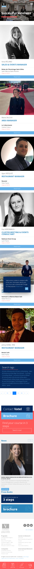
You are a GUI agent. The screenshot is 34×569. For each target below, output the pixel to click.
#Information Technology (14, 381)
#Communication (7, 377)
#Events (9, 379)
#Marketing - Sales (26, 371)
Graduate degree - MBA (7, 542)
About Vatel (21, 550)
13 (18, 393)
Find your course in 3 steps (7, 545)
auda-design (26, 556)
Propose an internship (6, 552)
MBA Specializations (6, 544)
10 (7, 393)
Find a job (20, 537)
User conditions (20, 558)
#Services (16, 383)
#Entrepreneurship (7, 373)
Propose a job (4, 553)
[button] (29, 440)
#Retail (27, 375)
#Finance (18, 371)
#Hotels (4, 371)
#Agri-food (16, 373)
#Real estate (15, 379)
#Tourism (26, 383)
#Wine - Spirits (6, 385)
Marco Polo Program (6, 541)
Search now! (17, 430)
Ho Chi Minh (29, 530)
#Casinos (22, 375)
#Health (10, 383)
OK (26, 288)
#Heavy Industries (25, 379)
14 (21, 393)
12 (14, 393)
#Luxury (4, 381)
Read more (17, 77)
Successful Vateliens (23, 545)
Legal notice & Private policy (8, 558)
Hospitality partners (6, 550)
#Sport (21, 383)
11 (11, 393)
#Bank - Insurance (13, 375)
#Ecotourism (16, 377)
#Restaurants (11, 371)
